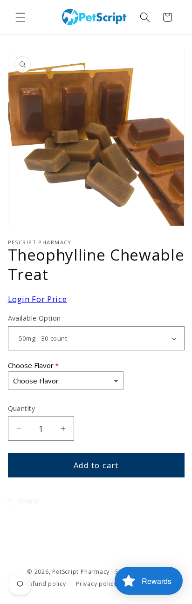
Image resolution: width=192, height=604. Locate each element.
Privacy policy (96, 584)
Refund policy (46, 584)
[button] (20, 17)
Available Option (34, 318)
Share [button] (28, 501)
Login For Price (37, 299)
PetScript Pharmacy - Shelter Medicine (108, 572)
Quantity (21, 408)
